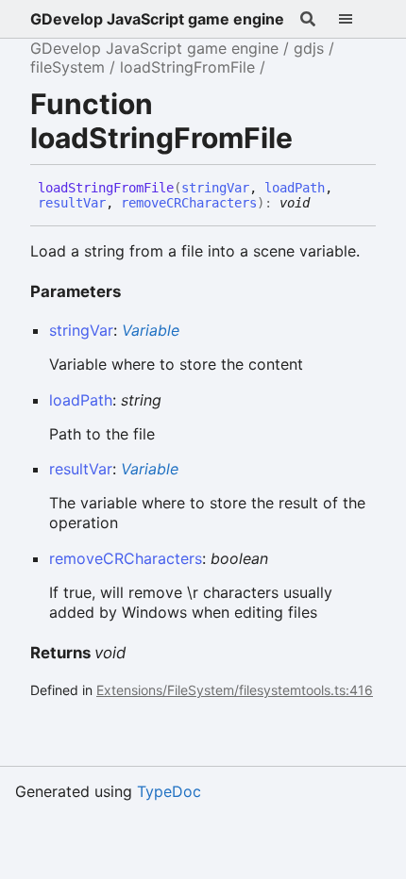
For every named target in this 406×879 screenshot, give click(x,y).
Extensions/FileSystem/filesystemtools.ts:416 (234, 690)
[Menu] (357, 19)
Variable (150, 330)
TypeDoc (169, 791)
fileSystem (67, 67)
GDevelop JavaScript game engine (157, 18)
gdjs (309, 48)
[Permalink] (323, 203)
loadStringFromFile (187, 67)
